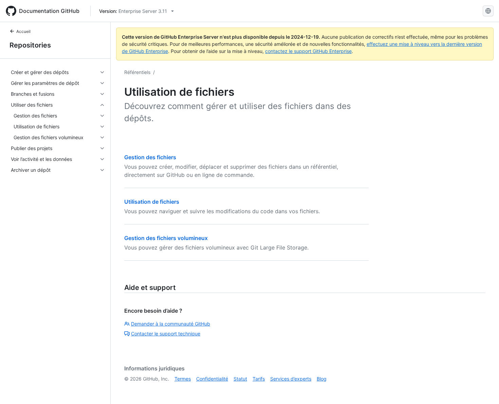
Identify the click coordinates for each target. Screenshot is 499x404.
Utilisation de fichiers (151, 201)
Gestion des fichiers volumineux (166, 238)
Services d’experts (290, 379)
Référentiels (137, 72)
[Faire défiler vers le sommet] (484, 389)
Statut (240, 379)
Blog (322, 379)
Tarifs (259, 379)
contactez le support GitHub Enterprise (308, 51)
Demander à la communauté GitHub (170, 324)
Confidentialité (212, 379)
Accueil (23, 31)
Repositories (30, 45)
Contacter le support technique (165, 333)
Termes (182, 379)
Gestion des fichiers (150, 157)
